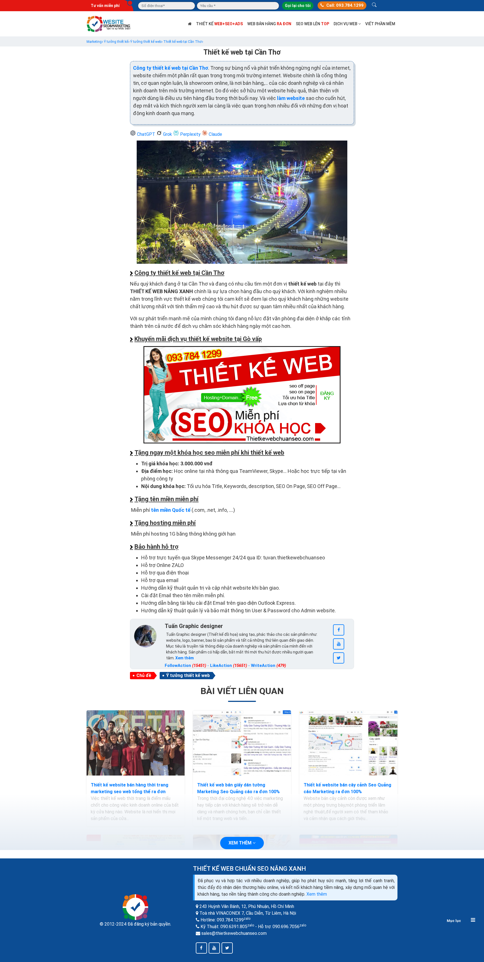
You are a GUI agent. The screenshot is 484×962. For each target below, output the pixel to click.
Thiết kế (219, 24)
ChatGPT (146, 134)
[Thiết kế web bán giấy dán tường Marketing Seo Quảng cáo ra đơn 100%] (242, 743)
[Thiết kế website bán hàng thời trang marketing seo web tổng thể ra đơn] (136, 743)
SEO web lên (312, 24)
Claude (215, 134)
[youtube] (338, 644)
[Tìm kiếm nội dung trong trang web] (374, 5)
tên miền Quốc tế (170, 510)
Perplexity (190, 134)
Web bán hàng (269, 24)
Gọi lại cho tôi (298, 5)
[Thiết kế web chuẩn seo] (109, 23)
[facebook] (338, 630)
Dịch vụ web (346, 24)
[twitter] (338, 658)
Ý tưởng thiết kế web (188, 675)
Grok (167, 134)
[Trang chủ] (190, 24)
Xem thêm (316, 894)
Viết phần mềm (380, 24)
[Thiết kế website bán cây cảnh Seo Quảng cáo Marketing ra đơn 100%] (348, 743)
